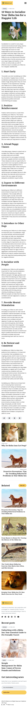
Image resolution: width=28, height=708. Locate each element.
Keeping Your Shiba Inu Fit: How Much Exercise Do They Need (12, 593)
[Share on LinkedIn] (19, 418)
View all (22, 485)
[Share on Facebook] (9, 418)
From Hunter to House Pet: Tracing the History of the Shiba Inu (13, 539)
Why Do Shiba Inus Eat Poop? (14, 445)
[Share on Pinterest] (14, 418)
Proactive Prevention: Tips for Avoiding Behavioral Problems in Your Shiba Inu (15, 473)
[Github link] (15, 617)
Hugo (5, 703)
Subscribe (6, 692)
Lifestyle (5, 627)
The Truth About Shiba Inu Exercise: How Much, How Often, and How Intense (12, 566)
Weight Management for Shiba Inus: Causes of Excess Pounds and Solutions (11, 667)
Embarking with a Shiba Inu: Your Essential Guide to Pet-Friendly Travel (13, 632)
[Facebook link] (5, 617)
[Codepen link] (9, 617)
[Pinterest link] (12, 617)
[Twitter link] (2, 617)
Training (4, 8)
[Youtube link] (18, 617)
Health (4, 660)
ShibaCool (8, 701)
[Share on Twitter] (4, 418)
